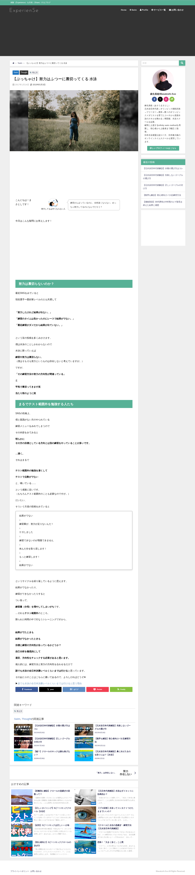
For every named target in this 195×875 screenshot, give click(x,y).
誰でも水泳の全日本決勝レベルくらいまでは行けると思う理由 (50, 683)
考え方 (35, 72)
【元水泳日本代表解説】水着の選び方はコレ (163, 168)
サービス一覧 (159, 10)
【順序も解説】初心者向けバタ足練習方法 (162, 195)
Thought (24, 72)
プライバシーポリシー (19, 871)
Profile (144, 10)
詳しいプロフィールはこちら (163, 148)
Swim (134, 10)
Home (123, 10)
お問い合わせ (177, 10)
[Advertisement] (97, 36)
